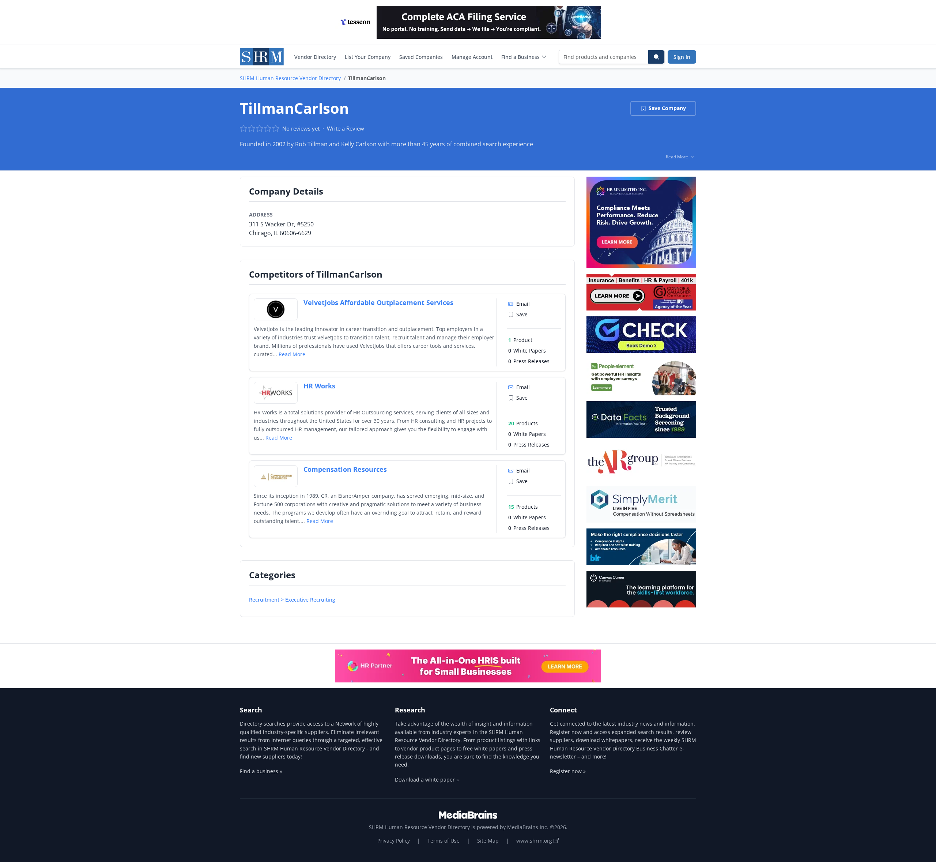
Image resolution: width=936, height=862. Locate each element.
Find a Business (520, 56)
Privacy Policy (393, 840)
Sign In (681, 56)
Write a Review (345, 128)
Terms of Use (443, 840)
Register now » (568, 771)
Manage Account (472, 56)
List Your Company (367, 56)
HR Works (319, 385)
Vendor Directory (315, 56)
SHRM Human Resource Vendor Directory (290, 78)
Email (523, 303)
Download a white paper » (427, 779)
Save (522, 314)
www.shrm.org (535, 840)
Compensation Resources (345, 469)
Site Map (488, 840)
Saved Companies (421, 56)
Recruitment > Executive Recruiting (292, 599)
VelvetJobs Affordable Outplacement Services (378, 302)
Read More (292, 354)
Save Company (667, 108)
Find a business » (261, 771)
